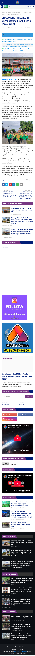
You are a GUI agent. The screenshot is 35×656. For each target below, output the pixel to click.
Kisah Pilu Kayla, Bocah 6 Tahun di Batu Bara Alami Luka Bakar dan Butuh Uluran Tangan (22, 580)
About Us (7, 647)
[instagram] (9, 419)
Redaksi (14, 649)
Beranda (4, 12)
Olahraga (10, 12)
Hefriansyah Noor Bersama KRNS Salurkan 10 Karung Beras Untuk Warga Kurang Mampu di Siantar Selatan (21, 590)
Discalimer (21, 404)
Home (29, 647)
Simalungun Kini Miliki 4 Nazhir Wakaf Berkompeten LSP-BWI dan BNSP (22, 210)
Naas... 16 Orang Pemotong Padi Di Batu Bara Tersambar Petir (21, 617)
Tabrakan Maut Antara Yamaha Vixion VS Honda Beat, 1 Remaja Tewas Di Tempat (21, 626)
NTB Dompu (20, 180)
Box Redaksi (5, 404)
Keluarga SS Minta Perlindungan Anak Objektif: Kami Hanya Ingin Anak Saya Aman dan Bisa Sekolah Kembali (22, 220)
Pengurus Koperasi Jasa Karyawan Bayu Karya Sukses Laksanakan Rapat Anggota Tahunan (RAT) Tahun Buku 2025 (22, 232)
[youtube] (9, 414)
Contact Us (14, 647)
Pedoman (21, 402)
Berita (7, 180)
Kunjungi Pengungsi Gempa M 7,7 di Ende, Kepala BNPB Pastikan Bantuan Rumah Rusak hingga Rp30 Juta (21, 602)
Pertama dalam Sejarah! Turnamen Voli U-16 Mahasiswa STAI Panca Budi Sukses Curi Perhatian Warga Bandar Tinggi (21, 514)
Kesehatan (13, 180)
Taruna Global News (8, 28)
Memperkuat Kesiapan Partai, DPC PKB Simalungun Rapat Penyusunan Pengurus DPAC (22, 503)
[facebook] (25, 414)
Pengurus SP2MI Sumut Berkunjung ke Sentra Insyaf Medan (20, 524)
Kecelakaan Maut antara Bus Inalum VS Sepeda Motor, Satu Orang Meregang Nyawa (21, 635)
